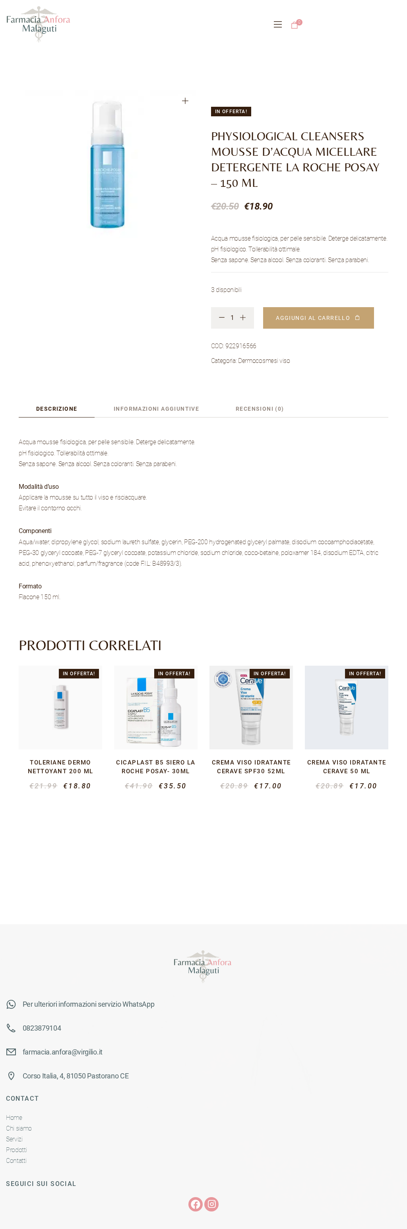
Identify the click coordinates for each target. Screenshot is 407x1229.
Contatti (16, 1160)
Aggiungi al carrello (313, 318)
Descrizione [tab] (56, 409)
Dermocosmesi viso (264, 361)
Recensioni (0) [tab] (260, 409)
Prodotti (16, 1150)
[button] (185, 101)
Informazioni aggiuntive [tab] (156, 409)
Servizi (14, 1139)
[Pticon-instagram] (211, 1204)
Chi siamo (19, 1128)
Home (14, 1117)
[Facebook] (195, 1204)
